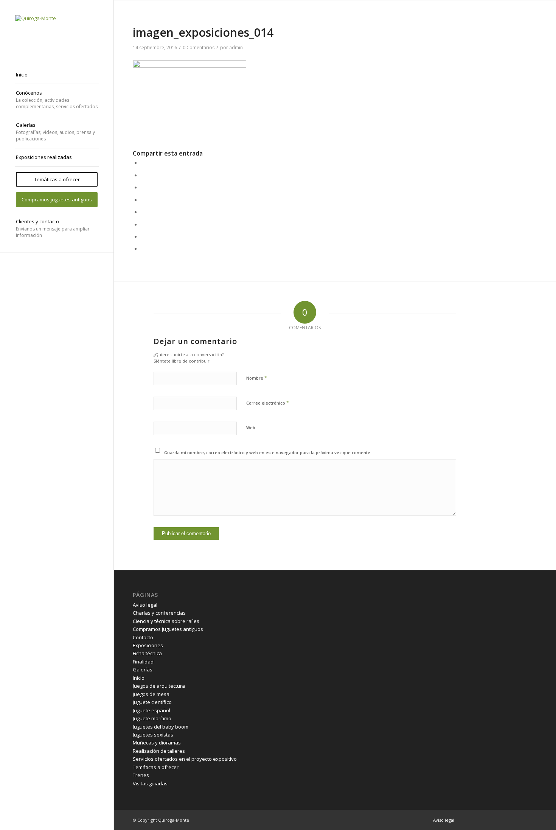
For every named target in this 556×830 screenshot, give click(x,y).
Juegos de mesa (151, 694)
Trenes (141, 775)
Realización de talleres (159, 750)
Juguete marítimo (152, 718)
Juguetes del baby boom (160, 726)
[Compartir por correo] (143, 248)
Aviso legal (145, 604)
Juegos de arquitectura (159, 685)
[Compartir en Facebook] (143, 162)
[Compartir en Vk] (143, 224)
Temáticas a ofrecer (156, 767)
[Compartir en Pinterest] (143, 187)
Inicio (138, 677)
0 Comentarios (198, 47)
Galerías (142, 669)
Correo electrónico (267, 402)
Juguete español (151, 710)
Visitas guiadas (150, 783)
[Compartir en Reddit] (143, 236)
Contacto (143, 637)
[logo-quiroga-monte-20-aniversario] (56, 29)
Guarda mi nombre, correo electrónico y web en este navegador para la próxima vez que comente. (267, 452)
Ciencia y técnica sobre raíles (166, 621)
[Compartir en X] (143, 175)
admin (236, 47)
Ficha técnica (147, 653)
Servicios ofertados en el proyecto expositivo (185, 758)
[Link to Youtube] (56, 262)
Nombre (256, 377)
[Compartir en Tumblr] (143, 211)
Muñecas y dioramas (157, 742)
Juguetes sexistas (153, 734)
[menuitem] (57, 75)
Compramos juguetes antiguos (168, 629)
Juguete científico (152, 702)
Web (250, 427)
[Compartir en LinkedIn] (143, 199)
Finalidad (143, 661)
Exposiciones (148, 645)
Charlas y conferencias (159, 612)
